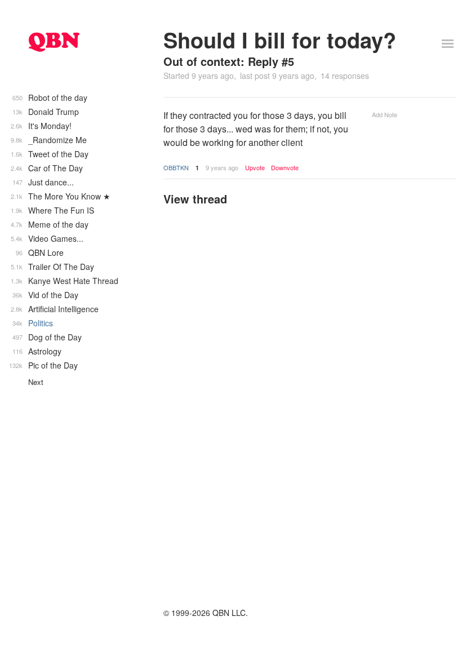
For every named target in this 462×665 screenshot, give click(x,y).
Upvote (255, 168)
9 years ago (222, 167)
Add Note (384, 114)
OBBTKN (176, 167)
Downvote (285, 168)
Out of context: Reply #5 (228, 61)
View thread (195, 198)
